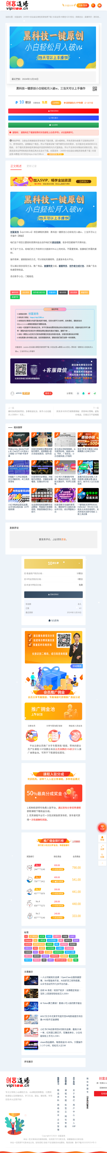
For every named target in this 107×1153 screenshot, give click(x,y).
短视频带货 (54, 956)
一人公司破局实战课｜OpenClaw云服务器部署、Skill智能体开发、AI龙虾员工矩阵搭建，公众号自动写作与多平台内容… (61, 980)
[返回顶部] (102, 863)
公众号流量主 (52, 940)
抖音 (35, 952)
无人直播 (48, 952)
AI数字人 (57, 936)
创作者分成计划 (76, 266)
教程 (41, 952)
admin (19, 393)
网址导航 (66, 1121)
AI (26, 936)
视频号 (50, 960)
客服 (102, 840)
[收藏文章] (78, 393)
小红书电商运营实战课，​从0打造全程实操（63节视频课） (18, 507)
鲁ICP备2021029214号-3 (85, 1143)
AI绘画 (65, 936)
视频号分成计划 (60, 960)
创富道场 (14, 232)
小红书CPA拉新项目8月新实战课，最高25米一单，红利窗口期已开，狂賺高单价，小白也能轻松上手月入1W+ (61, 1032)
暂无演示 (54, 118)
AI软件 (72, 936)
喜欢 (48, 393)
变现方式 (28, 948)
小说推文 (60, 948)
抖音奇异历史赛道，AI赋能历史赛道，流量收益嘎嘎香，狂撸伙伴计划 (42, 479)
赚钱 (75, 960)
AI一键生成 (33, 936)
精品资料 (58, 1095)
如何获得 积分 (55, 154)
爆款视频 (37, 956)
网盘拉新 (37, 960)
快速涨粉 (28, 952)
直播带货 (88, 17)
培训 (35, 948)
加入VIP (73, 1123)
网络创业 (79, 17)
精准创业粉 (73, 956)
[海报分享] (95, 393)
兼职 (60, 940)
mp (35, 940)
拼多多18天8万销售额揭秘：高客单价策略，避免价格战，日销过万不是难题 (77, 413)
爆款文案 (28, 956)
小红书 (42, 948)
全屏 (102, 849)
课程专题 (66, 1095)
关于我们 (74, 1095)
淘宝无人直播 (70, 952)
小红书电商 (50, 948)
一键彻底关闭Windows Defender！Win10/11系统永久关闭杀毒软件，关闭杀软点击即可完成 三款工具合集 (88, 509)
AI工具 (42, 936)
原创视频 (56, 242)
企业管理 (58, 1125)
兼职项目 (15, 292)
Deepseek (28, 940)
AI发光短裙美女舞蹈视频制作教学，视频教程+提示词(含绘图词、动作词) (41, 451)
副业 (56, 944)
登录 (63, 539)
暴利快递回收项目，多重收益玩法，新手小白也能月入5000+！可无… (29, 413)
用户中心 (74, 1110)
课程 (70, 960)
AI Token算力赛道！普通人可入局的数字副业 (61, 1003)
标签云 (66, 1108)
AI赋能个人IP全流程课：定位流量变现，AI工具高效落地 (18, 479)
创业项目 (25, 292)
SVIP (102, 829)
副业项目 (63, 292)
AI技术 (49, 936)
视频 (44, 960)
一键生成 (42, 940)
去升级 (90, 103)
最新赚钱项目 (58, 952)
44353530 (24, 324)
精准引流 (28, 960)
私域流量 (64, 956)
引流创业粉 (69, 948)
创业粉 (76, 940)
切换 (102, 857)
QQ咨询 (54, 125)
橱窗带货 (63, 266)
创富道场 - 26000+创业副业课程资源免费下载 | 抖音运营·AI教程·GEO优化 (44, 17)
